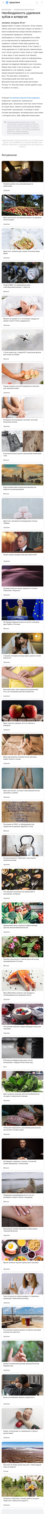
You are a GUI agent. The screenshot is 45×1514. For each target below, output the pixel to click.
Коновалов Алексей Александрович (25, 98)
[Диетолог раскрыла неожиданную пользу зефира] (22, 514)
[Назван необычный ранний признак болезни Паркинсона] (22, 1356)
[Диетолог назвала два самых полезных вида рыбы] (22, 244)
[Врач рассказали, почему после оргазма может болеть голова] (22, 750)
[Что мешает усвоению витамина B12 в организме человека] (22, 884)
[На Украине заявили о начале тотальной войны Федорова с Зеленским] (22, 1154)
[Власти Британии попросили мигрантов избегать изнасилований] (22, 480)
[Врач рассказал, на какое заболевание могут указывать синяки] (22, 783)
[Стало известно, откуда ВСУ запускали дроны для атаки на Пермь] (22, 345)
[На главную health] (14, 2)
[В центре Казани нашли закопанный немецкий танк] (22, 446)
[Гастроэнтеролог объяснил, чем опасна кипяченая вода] (22, 851)
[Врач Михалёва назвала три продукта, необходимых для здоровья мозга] (22, 986)
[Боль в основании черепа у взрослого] (22, 1390)
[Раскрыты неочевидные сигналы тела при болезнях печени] (22, 413)
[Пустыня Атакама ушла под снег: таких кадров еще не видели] (22, 1457)
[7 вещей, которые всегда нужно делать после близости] (22, 648)
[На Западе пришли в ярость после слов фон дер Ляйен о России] (22, 615)
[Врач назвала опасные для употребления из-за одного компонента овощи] (22, 1087)
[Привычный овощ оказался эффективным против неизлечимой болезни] (22, 918)
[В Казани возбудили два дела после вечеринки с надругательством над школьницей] (22, 1053)
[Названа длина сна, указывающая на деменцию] (22, 177)
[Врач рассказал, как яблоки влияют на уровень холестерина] (22, 210)
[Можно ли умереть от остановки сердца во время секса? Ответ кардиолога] (22, 311)
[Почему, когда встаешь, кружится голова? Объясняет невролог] (22, 581)
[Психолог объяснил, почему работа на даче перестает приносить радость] (22, 1491)
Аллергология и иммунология (24, 9)
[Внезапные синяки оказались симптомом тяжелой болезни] (22, 1221)
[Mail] (7, 2)
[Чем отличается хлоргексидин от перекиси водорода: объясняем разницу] (22, 1289)
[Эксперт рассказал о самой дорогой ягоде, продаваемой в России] (22, 952)
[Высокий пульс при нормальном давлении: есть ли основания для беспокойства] (22, 682)
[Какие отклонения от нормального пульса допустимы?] (22, 1424)
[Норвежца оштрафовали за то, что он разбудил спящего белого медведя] (22, 1188)
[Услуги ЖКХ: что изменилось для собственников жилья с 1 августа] (22, 278)
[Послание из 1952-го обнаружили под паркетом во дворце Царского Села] (22, 817)
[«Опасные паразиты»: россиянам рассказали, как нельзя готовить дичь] (22, 1120)
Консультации (6, 9)
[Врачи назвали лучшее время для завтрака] (22, 1255)
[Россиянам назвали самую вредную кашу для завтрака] (22, 1019)
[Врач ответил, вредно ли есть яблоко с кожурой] (22, 716)
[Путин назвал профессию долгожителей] (22, 547)
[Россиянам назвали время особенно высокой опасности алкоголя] (22, 1323)
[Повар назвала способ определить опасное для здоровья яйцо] (22, 379)
